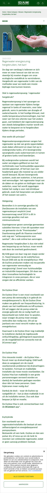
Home (4, 12)
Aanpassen (23, 484)
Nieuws (20, 12)
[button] (4, 3)
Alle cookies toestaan (24, 476)
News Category (12, 12)
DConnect (10, 407)
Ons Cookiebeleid (34, 471)
